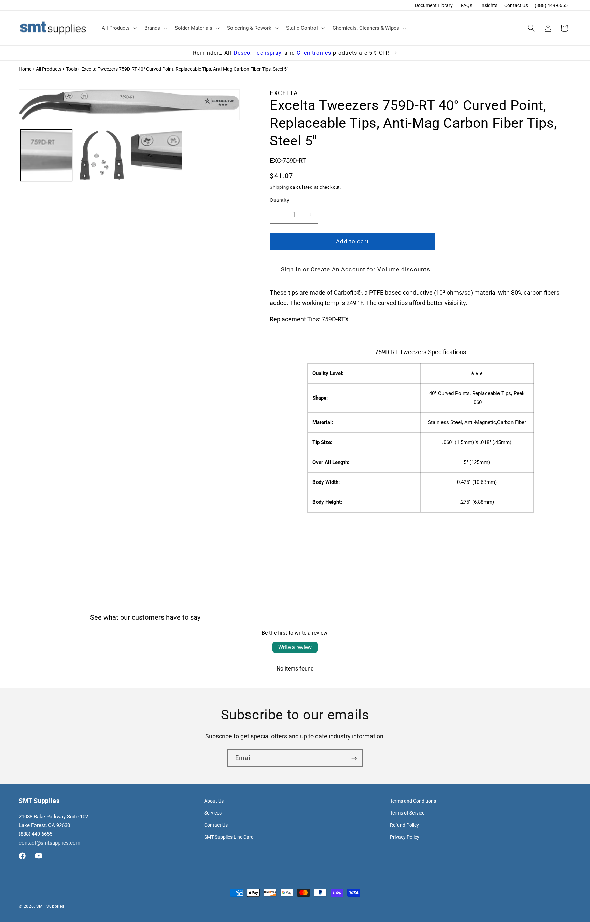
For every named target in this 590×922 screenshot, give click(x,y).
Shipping (279, 187)
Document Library (434, 5)
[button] (118, 28)
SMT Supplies (50, 906)
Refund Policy (404, 825)
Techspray (267, 52)
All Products (48, 69)
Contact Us (516, 5)
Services (213, 813)
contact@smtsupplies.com (49, 843)
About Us (214, 801)
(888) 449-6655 (551, 5)
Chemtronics (314, 52)
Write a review (295, 647)
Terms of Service (407, 813)
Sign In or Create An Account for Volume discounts (355, 269)
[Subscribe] (354, 758)
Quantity (280, 200)
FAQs (466, 5)
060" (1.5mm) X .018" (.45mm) (477, 443)
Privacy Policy (404, 837)
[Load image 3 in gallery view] (156, 155)
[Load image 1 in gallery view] (46, 155)
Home (25, 69)
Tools (71, 69)
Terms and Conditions (413, 801)
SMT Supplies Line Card (229, 837)
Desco (242, 52)
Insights (488, 5)
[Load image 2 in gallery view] (101, 155)
